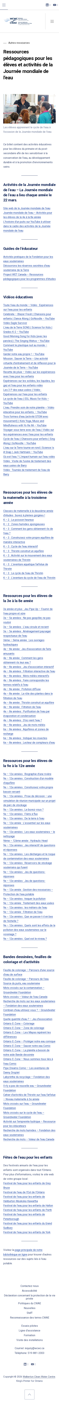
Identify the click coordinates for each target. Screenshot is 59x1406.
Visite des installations (29, 1340)
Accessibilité (29, 1290)
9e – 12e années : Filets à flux (20, 814)
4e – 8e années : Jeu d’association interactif (28, 666)
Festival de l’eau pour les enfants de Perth (27, 1210)
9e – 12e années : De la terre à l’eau (23, 818)
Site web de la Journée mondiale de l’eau (26, 208)
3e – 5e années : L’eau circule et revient (26, 626)
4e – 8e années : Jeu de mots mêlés (24, 724)
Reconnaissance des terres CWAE (29, 1317)
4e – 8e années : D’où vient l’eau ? (22, 720)
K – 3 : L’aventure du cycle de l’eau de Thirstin (29, 577)
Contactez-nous (29, 1286)
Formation (29, 1335)
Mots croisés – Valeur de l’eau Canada (25, 996)
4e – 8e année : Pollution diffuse (22, 689)
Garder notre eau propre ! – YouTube (23, 354)
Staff (29, 1312)
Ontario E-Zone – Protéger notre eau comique (29, 1041)
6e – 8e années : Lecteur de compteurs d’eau (29, 742)
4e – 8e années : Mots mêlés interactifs (26, 675)
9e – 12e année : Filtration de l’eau (22, 912)
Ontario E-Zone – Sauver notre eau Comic (26, 1045)
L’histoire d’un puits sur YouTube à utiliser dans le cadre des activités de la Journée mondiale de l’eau (27, 226)
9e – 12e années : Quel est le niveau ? (25, 938)
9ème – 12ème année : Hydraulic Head (25, 840)
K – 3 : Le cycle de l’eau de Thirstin (23, 573)
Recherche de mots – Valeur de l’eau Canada (28, 1139)
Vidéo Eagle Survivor (15, 323)
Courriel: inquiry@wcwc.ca (29, 1348)
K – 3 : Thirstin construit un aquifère (23, 551)
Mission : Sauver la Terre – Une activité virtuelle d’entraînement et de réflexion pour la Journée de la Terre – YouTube (29, 363)
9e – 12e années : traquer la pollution (24, 898)
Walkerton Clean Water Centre (39, 1376)
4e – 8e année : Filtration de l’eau (22, 707)
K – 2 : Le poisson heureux (18, 519)
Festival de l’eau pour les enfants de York (26, 1232)
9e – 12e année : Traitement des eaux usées (28, 903)
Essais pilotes (29, 1325)
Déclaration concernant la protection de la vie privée (29, 1297)
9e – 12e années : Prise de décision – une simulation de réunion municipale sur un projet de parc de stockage (29, 801)
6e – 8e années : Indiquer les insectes (25, 738)
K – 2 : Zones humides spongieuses (24, 524)
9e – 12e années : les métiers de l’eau (25, 907)
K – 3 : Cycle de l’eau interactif (20, 546)
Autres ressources (19, 42)
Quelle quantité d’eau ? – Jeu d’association (27, 1019)
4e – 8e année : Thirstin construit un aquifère (28, 702)
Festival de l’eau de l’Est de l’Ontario (24, 1192)
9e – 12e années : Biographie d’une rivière (27, 774)
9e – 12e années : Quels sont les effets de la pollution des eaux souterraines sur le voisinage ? (29, 930)
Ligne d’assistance (29, 1330)
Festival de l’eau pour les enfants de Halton (28, 1205)
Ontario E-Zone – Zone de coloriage (23, 1028)
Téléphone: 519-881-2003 (29, 1353)
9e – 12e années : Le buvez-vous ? (23, 809)
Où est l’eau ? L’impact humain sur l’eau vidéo (29, 456)
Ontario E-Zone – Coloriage (18, 1023)
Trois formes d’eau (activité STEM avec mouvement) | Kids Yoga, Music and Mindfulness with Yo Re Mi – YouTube (25, 421)
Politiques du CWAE (29, 1303)
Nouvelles (29, 1308)
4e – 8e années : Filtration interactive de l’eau (29, 671)
